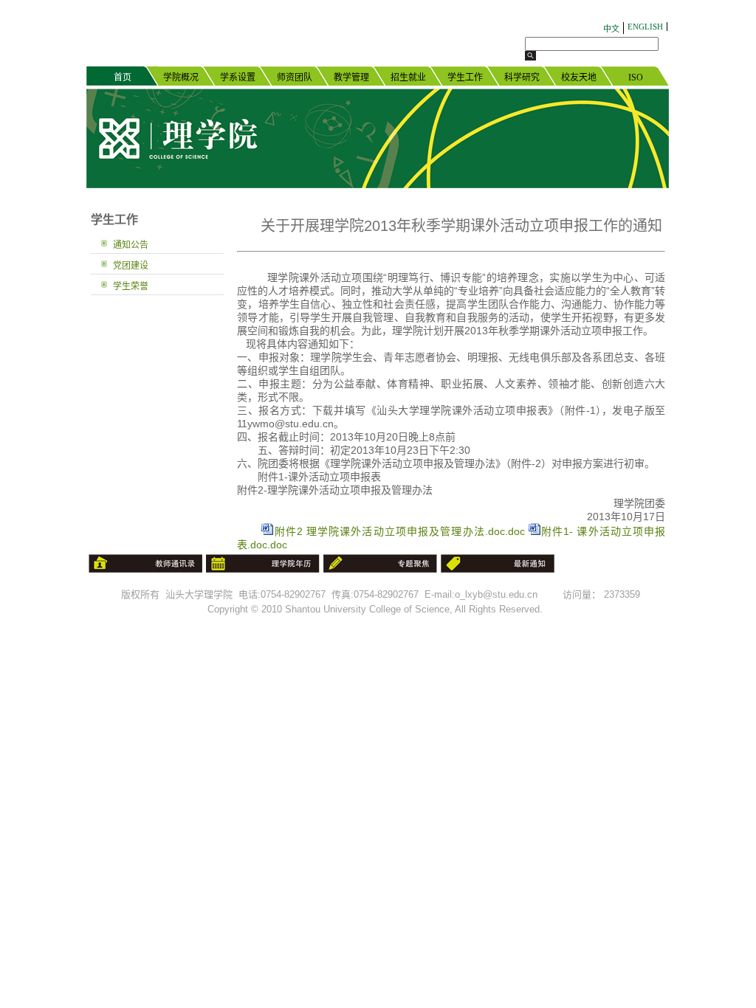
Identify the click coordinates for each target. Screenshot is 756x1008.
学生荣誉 (130, 286)
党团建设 (130, 265)
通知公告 (130, 245)
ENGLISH (645, 26)
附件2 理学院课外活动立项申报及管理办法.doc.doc (398, 531)
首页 (122, 77)
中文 (611, 28)
